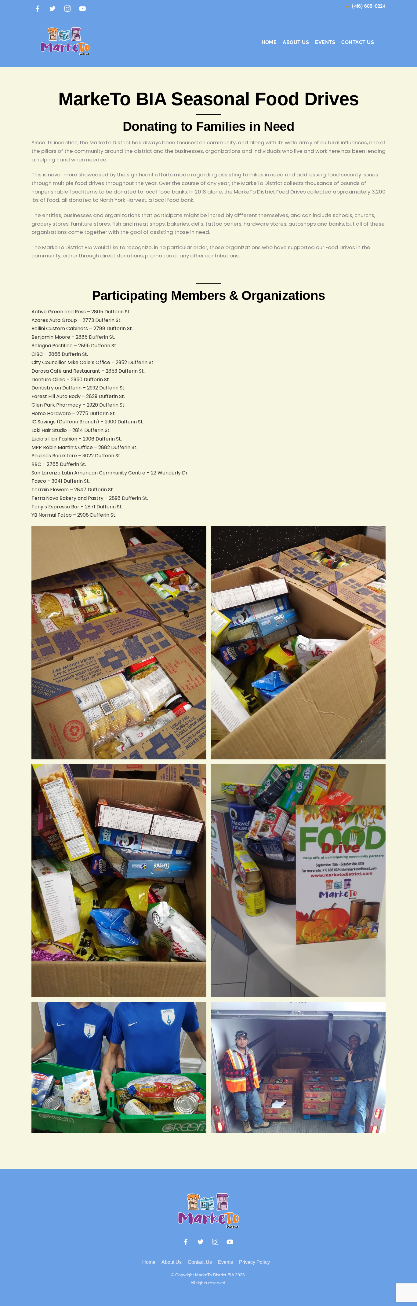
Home (269, 42)
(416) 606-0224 (369, 6)
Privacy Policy (254, 1262)
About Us (171, 1262)
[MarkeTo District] (65, 52)
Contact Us (357, 42)
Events (225, 1262)
